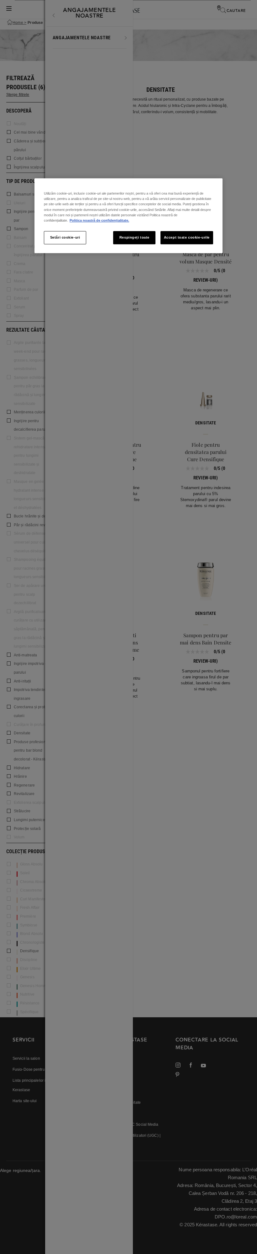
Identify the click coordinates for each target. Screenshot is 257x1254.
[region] (128, 215)
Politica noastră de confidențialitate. (99, 220)
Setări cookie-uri (65, 237)
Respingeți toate (134, 237)
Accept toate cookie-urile (187, 237)
